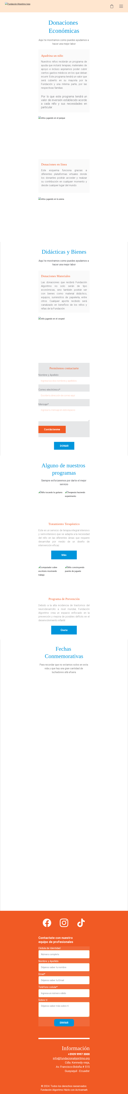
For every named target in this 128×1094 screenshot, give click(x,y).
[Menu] (121, 6)
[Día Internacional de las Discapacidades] (50, 840)
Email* (41, 974)
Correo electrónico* (49, 389)
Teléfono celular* (48, 987)
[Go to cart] (112, 6)
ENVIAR (64, 1022)
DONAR (64, 445)
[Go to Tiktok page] (81, 923)
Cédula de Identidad (49, 948)
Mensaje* (43, 404)
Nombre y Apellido (48, 374)
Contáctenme (52, 429)
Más (64, 555)
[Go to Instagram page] (64, 923)
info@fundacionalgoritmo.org (71, 1058)
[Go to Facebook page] (47, 923)
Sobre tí (42, 1000)
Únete (64, 630)
